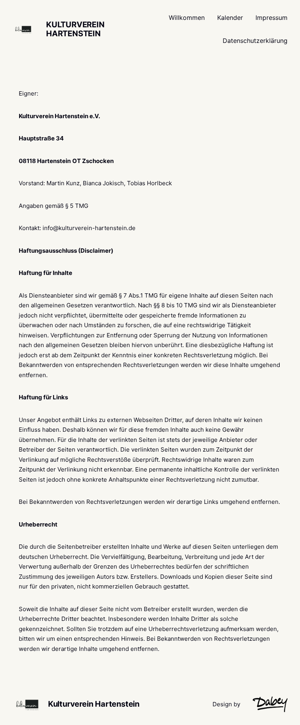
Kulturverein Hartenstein (75, 29)
